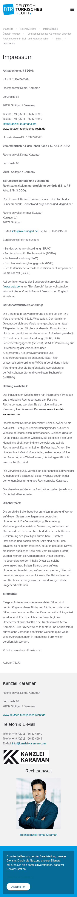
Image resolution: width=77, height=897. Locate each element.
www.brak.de (12, 286)
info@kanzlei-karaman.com (19, 123)
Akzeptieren (18, 886)
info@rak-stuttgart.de (25, 231)
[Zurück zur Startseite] (22, 9)
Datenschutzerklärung (20, 877)
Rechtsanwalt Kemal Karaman (38, 834)
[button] (72, 9)
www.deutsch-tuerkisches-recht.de (24, 128)
